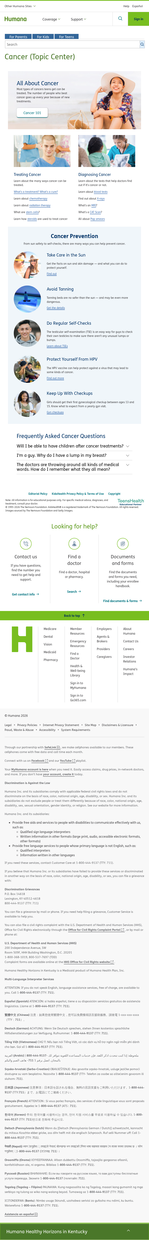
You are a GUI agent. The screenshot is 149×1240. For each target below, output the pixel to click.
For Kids (43, 37)
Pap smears (97, 219)
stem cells (32, 212)
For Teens (66, 37)
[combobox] (75, 44)
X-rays (101, 198)
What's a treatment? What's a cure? (36, 192)
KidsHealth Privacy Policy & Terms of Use (78, 494)
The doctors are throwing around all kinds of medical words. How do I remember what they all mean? (68, 467)
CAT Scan (95, 212)
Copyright (114, 494)
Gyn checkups (55, 412)
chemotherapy (38, 198)
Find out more (55, 378)
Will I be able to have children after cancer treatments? (70, 446)
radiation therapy (39, 205)
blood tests (100, 192)
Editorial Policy (38, 494)
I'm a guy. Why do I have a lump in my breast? (61, 455)
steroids (32, 219)
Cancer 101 (32, 112)
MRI (93, 205)
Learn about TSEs (57, 346)
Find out (52, 273)
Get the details (56, 308)
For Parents (18, 37)
